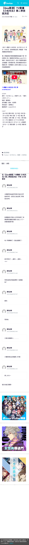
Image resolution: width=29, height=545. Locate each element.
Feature (6, 155)
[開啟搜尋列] (18, 3)
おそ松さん (13, 155)
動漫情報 (6, 152)
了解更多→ (11, 543)
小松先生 (24, 155)
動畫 (19, 155)
